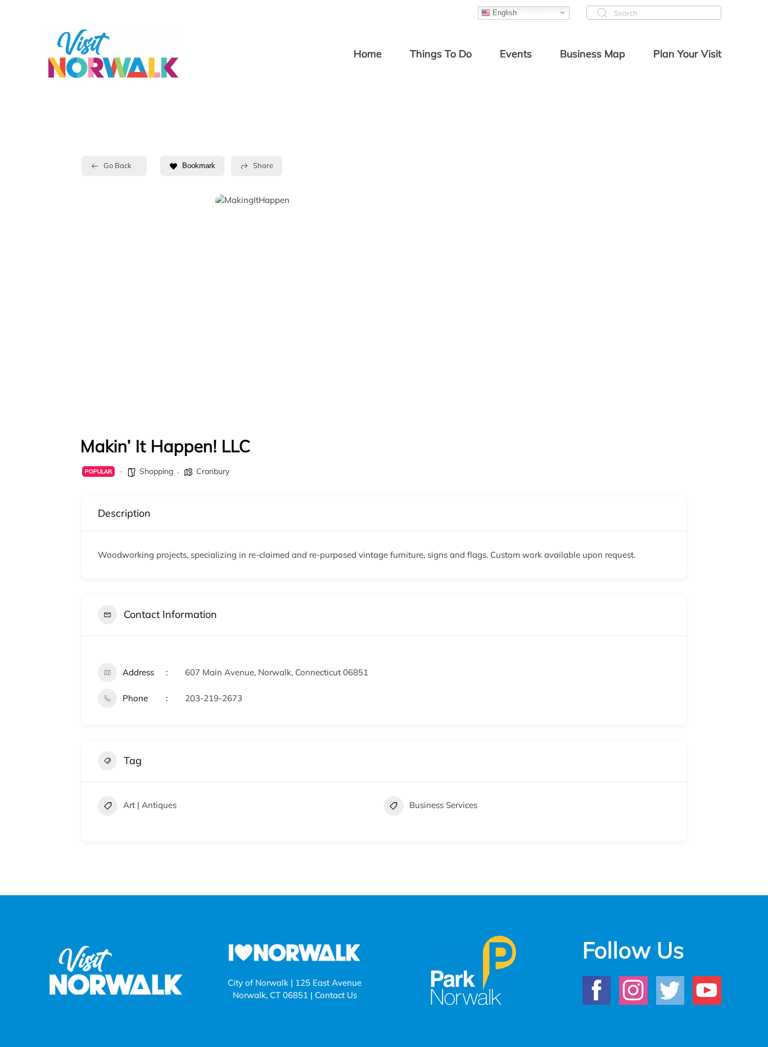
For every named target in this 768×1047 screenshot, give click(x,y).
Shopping (156, 471)
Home (368, 53)
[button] (232, 306)
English (503, 12)
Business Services (443, 805)
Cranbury (212, 471)
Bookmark (198, 165)
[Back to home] (113, 53)
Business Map (592, 53)
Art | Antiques (150, 805)
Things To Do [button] (441, 53)
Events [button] (516, 53)
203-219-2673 (213, 698)
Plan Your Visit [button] (687, 53)
